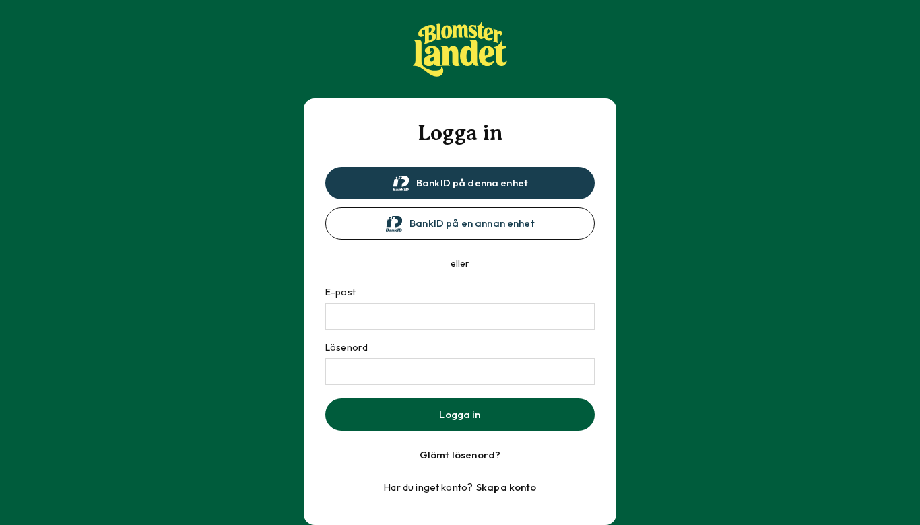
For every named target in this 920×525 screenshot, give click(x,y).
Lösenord (346, 347)
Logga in (459, 414)
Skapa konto (506, 487)
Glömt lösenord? (460, 454)
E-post (340, 292)
